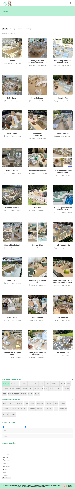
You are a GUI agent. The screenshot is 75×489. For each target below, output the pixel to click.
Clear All (5, 29)
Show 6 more (6, 478)
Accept (64, 486)
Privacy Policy (70, 486)
